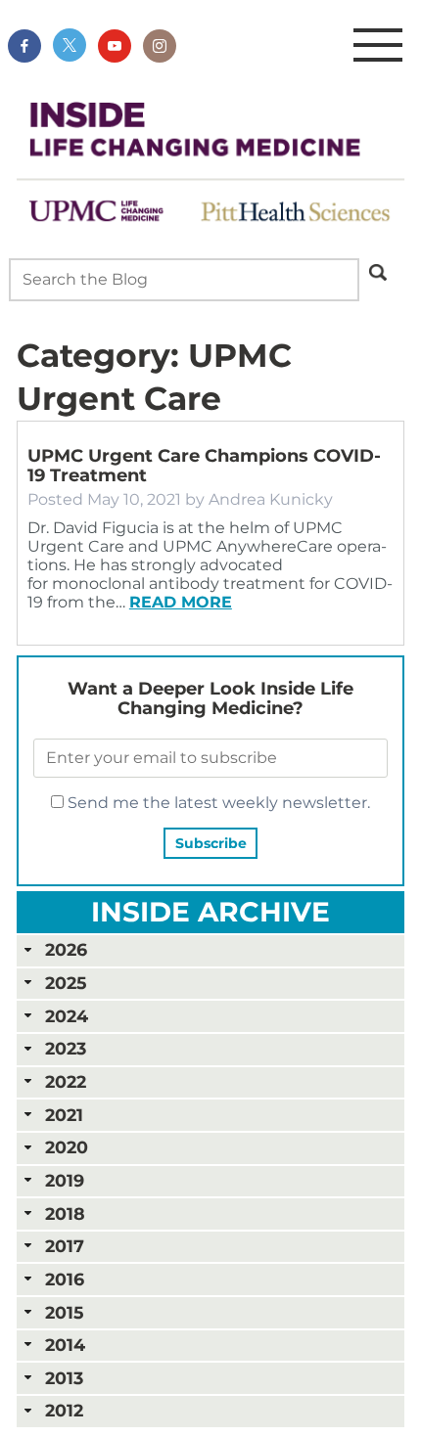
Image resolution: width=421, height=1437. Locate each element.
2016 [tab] (64, 1279)
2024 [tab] (66, 1016)
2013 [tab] (64, 1378)
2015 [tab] (64, 1312)
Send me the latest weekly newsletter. (217, 802)
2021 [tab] (64, 1114)
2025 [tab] (65, 982)
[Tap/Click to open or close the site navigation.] (377, 46)
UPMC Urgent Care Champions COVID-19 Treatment (204, 465)
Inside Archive (210, 911)
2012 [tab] (64, 1410)
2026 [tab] (66, 949)
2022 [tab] (65, 1081)
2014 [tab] (65, 1344)
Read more (180, 602)
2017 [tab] (64, 1245)
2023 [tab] (65, 1048)
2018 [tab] (65, 1213)
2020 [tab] (66, 1147)
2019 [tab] (64, 1180)
